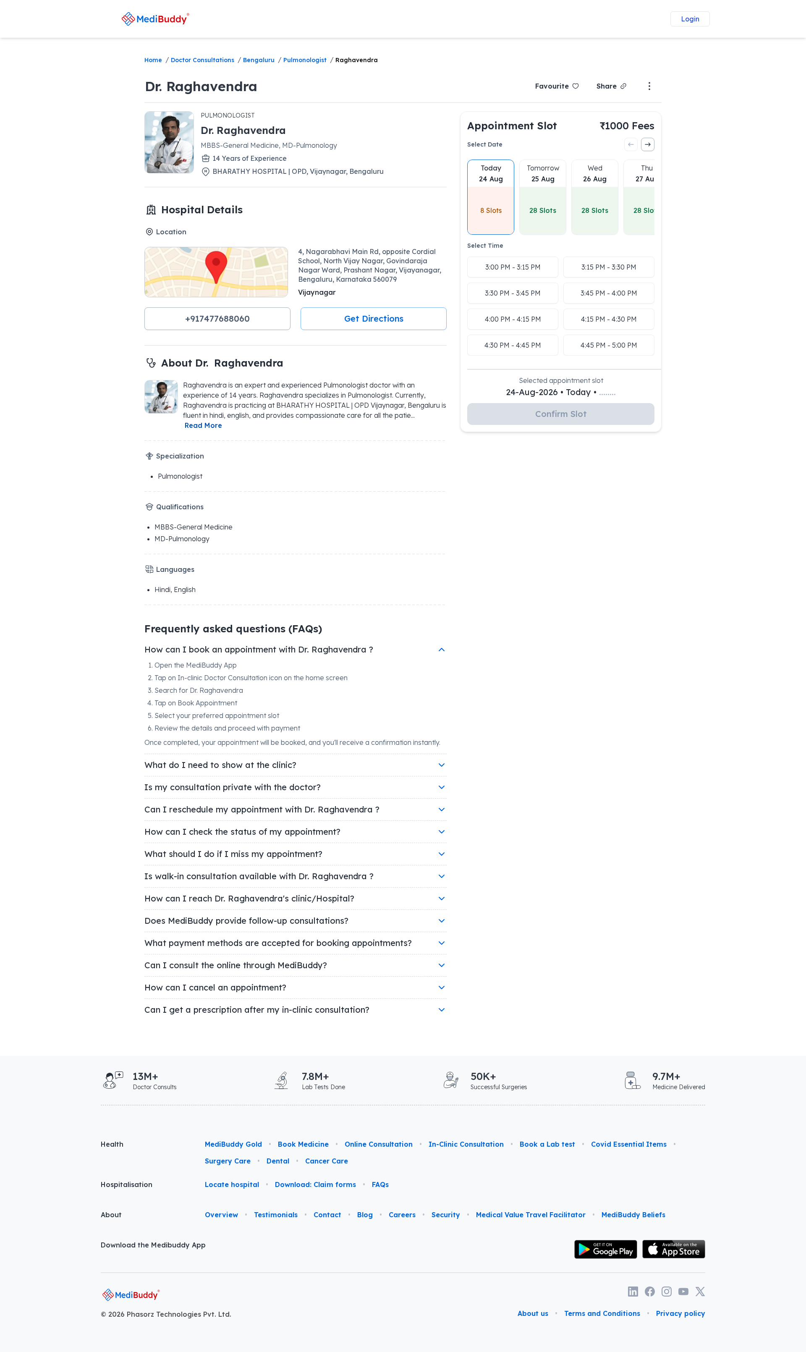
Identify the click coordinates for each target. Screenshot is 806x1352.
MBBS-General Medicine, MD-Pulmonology (269, 145)
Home (153, 60)
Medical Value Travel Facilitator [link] (531, 1215)
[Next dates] (647, 144)
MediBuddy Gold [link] (233, 1144)
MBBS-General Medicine (193, 527)
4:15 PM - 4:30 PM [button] (609, 319)
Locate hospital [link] (232, 1184)
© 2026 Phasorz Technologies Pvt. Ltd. (166, 1314)
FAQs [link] (380, 1184)
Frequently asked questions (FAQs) (233, 628)
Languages (175, 569)
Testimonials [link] (276, 1215)
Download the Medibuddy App (153, 1245)
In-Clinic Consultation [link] (466, 1144)
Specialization (180, 456)
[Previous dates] (631, 144)
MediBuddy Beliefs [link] (633, 1215)
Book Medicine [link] (303, 1144)
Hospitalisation (126, 1184)
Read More (203, 425)
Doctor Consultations (202, 60)
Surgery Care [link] (228, 1161)
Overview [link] (221, 1215)
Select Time (485, 245)
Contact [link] (327, 1215)
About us (533, 1313)
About (111, 1215)
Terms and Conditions (602, 1313)
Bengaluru (259, 60)
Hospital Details (202, 209)
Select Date (484, 144)
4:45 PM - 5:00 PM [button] (609, 345)
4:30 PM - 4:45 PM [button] (512, 345)
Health (112, 1144)
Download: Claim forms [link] (315, 1184)
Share (607, 86)
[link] (155, 19)
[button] (217, 318)
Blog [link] (365, 1215)
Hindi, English (175, 589)
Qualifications (180, 507)
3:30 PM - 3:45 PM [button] (513, 293)
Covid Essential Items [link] (629, 1144)
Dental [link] (278, 1161)
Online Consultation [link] (379, 1144)
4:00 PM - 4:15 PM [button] (513, 319)
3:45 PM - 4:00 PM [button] (609, 293)
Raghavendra (356, 60)
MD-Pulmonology (181, 539)
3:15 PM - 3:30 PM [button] (608, 267)
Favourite (552, 86)
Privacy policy (680, 1313)
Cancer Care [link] (326, 1161)
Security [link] (446, 1215)
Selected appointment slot (561, 380)
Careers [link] (402, 1215)
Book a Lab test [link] (547, 1144)
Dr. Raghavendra (201, 86)
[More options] (649, 86)
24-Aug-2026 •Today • (561, 392)
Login (690, 19)
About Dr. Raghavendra (222, 362)
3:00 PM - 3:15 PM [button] (513, 267)
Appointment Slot (512, 125)
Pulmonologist (305, 60)
